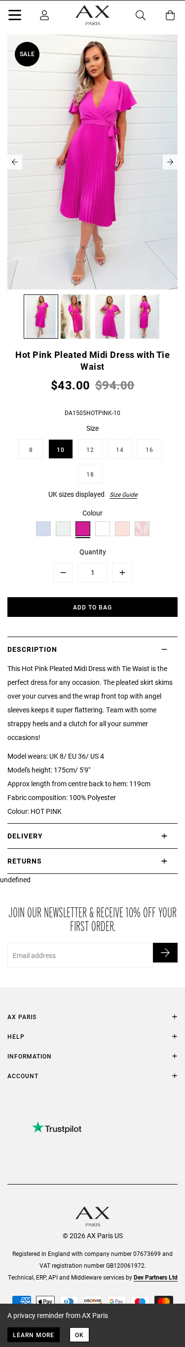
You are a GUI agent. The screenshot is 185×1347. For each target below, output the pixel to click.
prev (14, 162)
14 (120, 449)
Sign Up (165, 952)
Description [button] (32, 649)
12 (90, 449)
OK (79, 1335)
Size (92, 428)
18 (90, 474)
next (170, 162)
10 (61, 449)
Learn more (33, 1335)
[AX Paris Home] (92, 15)
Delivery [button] (25, 835)
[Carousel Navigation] (92, 162)
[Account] (44, 15)
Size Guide (123, 494)
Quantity (92, 551)
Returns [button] (24, 861)
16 (149, 449)
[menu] (14, 17)
